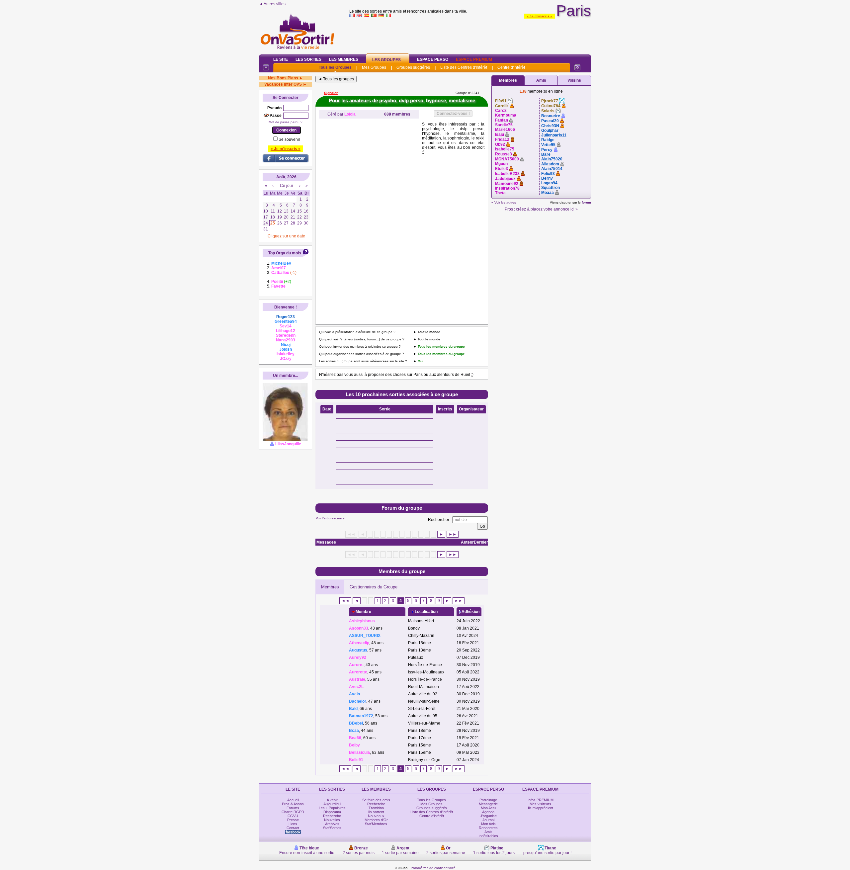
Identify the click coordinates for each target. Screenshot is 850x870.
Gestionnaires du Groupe (373, 586)
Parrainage (488, 800)
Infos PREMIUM (540, 800)
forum (586, 202)
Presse (293, 820)
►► (453, 534)
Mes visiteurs (540, 804)
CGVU (293, 816)
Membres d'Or (376, 820)
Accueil (293, 800)
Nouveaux (376, 816)
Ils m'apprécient (540, 808)
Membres (330, 586)
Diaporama (332, 812)
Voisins (574, 80)
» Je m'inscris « (539, 16)
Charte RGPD (293, 812)
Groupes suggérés (413, 67)
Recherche (332, 816)
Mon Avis (488, 824)
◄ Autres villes (272, 4)
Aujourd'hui (332, 804)
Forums (293, 808)
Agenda (488, 812)
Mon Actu (488, 808)
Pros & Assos (293, 804)
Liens (293, 824)
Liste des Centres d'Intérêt (463, 67)
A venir (332, 800)
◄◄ (345, 600)
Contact (293, 828)
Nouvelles (332, 820)
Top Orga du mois (284, 253)
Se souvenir (289, 139)
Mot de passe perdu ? (285, 122)
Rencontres (488, 828)
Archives (332, 824)
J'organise (488, 816)
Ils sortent (376, 812)
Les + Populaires (332, 808)
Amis (541, 80)
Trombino (376, 808)
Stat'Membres (376, 824)
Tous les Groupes (335, 67)
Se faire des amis (376, 800)
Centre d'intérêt (511, 67)
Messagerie (488, 804)
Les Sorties (308, 59)
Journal (488, 820)
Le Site (280, 59)
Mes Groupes (374, 67)
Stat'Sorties (332, 828)
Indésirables (488, 836)
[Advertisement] (470, 34)
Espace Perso (432, 59)
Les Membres (343, 59)
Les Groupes (386, 59)
